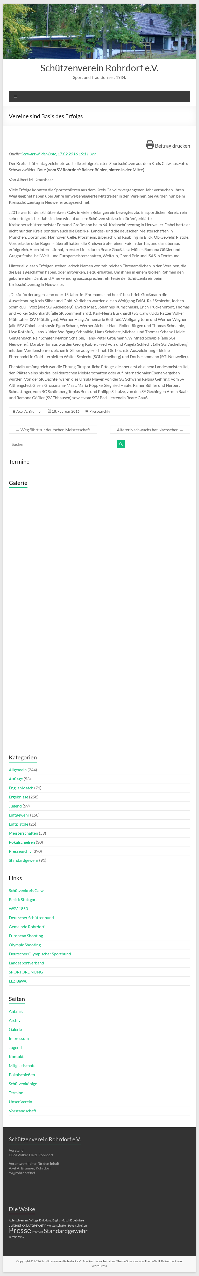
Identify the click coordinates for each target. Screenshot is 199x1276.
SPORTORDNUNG (26, 971)
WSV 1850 (18, 908)
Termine (16, 1092)
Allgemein (18, 769)
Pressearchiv (99, 411)
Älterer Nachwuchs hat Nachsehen (150, 429)
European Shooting (26, 935)
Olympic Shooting (25, 944)
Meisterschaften (23, 832)
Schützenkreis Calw (26, 890)
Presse (20, 1230)
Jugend (15, 805)
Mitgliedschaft (22, 1065)
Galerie (15, 1029)
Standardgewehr (23, 860)
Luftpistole (18, 823)
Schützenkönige (23, 1083)
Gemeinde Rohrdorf (26, 926)
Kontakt (16, 1056)
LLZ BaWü (18, 980)
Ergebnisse (18, 796)
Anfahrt (16, 1011)
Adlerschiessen (18, 1220)
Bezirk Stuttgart (23, 899)
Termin (13, 1237)
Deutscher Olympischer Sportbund (40, 953)
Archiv (14, 1020)
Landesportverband (26, 962)
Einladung (45, 1220)
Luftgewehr (19, 814)
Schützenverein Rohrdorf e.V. (99, 67)
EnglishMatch (21, 787)
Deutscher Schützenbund (31, 917)
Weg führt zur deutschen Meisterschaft (53, 429)
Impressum (19, 1038)
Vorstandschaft (22, 1110)
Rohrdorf (37, 1232)
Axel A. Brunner (29, 411)
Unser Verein (20, 1101)
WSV (21, 1237)
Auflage (16, 778)
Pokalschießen (22, 842)
